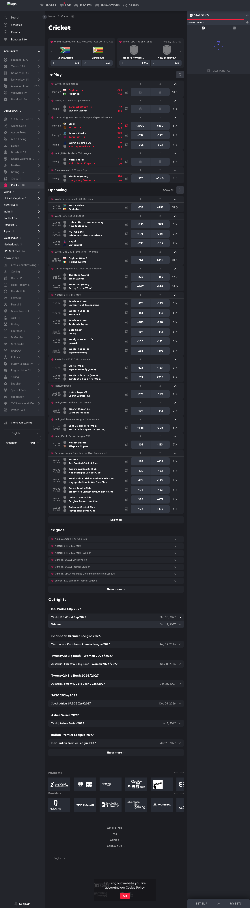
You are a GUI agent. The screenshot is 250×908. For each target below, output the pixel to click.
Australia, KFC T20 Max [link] (68, 295)
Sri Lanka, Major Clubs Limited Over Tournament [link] (81, 453)
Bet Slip (201, 903)
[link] (20, 5)
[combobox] (22, 433)
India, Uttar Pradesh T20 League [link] (73, 153)
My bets (235, 903)
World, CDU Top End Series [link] (69, 216)
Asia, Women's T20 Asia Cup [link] (71, 170)
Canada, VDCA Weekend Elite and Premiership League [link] (85, 573)
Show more (114, 589)
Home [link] (51, 16)
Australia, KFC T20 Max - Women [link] (73, 359)
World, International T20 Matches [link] (74, 199)
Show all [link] (168, 190)
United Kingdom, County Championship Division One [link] (83, 117)
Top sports (11, 51)
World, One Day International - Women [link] (76, 251)
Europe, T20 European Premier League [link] (76, 580)
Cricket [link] (65, 16)
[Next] (180, 51)
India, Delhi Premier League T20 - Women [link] (77, 419)
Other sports (12, 110)
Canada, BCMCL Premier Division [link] (72, 566)
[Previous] (51, 51)
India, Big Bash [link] (63, 385)
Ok (125, 896)
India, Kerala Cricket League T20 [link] (73, 436)
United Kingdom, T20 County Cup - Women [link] (78, 268)
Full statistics (221, 70)
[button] (131, 5)
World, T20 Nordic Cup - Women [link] (72, 100)
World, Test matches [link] (66, 83)
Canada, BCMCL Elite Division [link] (71, 559)
